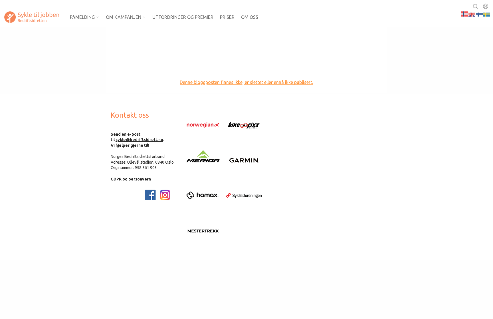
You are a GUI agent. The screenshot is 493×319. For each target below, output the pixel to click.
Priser (227, 17)
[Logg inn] (485, 6)
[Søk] (475, 6)
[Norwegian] (464, 13)
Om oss (249, 17)
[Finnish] (479, 13)
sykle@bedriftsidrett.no (139, 139)
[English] (472, 13)
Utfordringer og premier (182, 17)
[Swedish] (487, 13)
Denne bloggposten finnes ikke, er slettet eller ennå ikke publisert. (246, 82)
